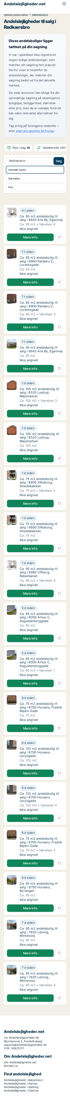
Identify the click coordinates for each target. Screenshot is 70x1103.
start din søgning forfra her (35, 131)
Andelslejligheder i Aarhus (20, 1083)
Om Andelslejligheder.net (20, 1062)
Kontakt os (11, 1065)
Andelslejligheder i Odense (21, 1090)
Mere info (30, 237)
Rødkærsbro (40, 14)
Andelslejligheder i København (23, 1080)
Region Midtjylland (16, 14)
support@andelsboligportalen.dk (25, 1044)
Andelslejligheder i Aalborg (21, 1087)
